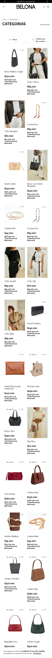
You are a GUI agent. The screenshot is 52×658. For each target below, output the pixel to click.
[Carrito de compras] (48, 7)
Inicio (4, 20)
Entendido (37, 653)
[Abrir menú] (4, 7)
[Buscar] (44, 7)
